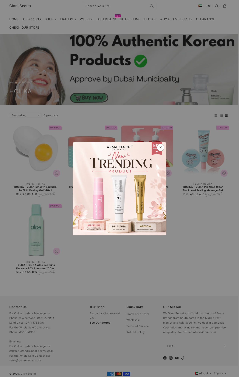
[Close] (160, 147)
